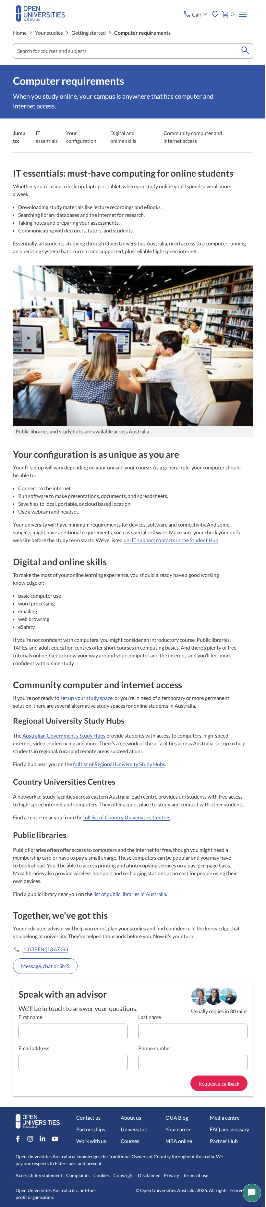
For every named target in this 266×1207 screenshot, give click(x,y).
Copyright (124, 1175)
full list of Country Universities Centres (126, 817)
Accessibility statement (39, 1175)
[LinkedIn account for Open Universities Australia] (42, 1139)
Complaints (78, 1175)
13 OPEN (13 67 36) (45, 949)
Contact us (88, 1117)
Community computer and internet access (192, 137)
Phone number (154, 1048)
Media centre (224, 1117)
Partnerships (90, 1129)
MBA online (178, 1141)
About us (131, 1117)
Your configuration (81, 137)
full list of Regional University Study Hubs (119, 764)
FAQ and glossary (229, 1129)
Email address (33, 1048)
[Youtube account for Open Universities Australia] (55, 1139)
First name (30, 1017)
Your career (178, 1129)
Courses (130, 1141)
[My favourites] (215, 14)
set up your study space (86, 698)
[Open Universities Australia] (41, 20)
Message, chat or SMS (45, 966)
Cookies (101, 1175)
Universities (134, 1129)
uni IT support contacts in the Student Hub (171, 540)
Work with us (91, 1141)
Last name (149, 1017)
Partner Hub (224, 1141)
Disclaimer (149, 1175)
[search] (245, 50)
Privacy (171, 1175)
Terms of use (195, 1175)
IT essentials (47, 137)
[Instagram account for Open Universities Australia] (30, 1139)
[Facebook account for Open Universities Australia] (18, 1139)
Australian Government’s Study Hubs (63, 735)
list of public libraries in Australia (129, 894)
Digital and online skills (123, 137)
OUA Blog (176, 1117)
